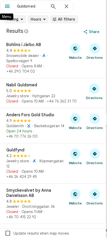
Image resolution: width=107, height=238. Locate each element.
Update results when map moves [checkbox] (37, 233)
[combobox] (31, 6)
